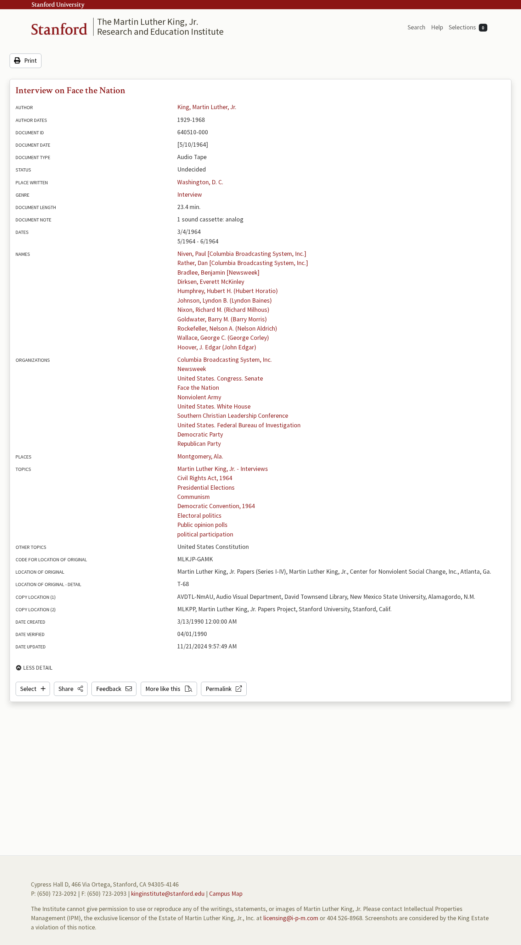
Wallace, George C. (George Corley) (223, 338)
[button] (71, 689)
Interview (189, 194)
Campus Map (225, 894)
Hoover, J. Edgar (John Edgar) (216, 347)
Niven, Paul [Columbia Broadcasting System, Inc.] (241, 254)
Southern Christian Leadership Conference (232, 416)
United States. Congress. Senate (220, 378)
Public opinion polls (202, 525)
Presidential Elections (206, 487)
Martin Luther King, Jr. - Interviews (222, 469)
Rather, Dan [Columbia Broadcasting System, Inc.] (242, 263)
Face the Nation (198, 388)
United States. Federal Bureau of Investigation (239, 425)
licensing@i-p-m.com (290, 918)
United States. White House (214, 406)
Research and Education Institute (160, 31)
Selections (466, 27)
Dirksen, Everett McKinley (210, 282)
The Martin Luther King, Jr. (147, 21)
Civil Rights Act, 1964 (204, 478)
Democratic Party (200, 434)
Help (437, 27)
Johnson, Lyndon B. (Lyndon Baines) (224, 300)
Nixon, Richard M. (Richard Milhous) (223, 310)
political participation (205, 534)
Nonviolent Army (199, 397)
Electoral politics (199, 515)
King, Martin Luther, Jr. (206, 107)
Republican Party (199, 444)
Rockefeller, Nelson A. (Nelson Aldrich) (227, 328)
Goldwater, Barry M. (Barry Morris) (222, 319)
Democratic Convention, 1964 (216, 506)
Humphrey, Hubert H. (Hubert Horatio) (227, 291)
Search (416, 27)
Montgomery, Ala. (200, 456)
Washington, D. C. (200, 182)
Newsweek (191, 369)
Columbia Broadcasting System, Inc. (224, 360)
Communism (193, 497)
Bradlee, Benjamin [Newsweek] (218, 272)
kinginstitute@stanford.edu (168, 894)
